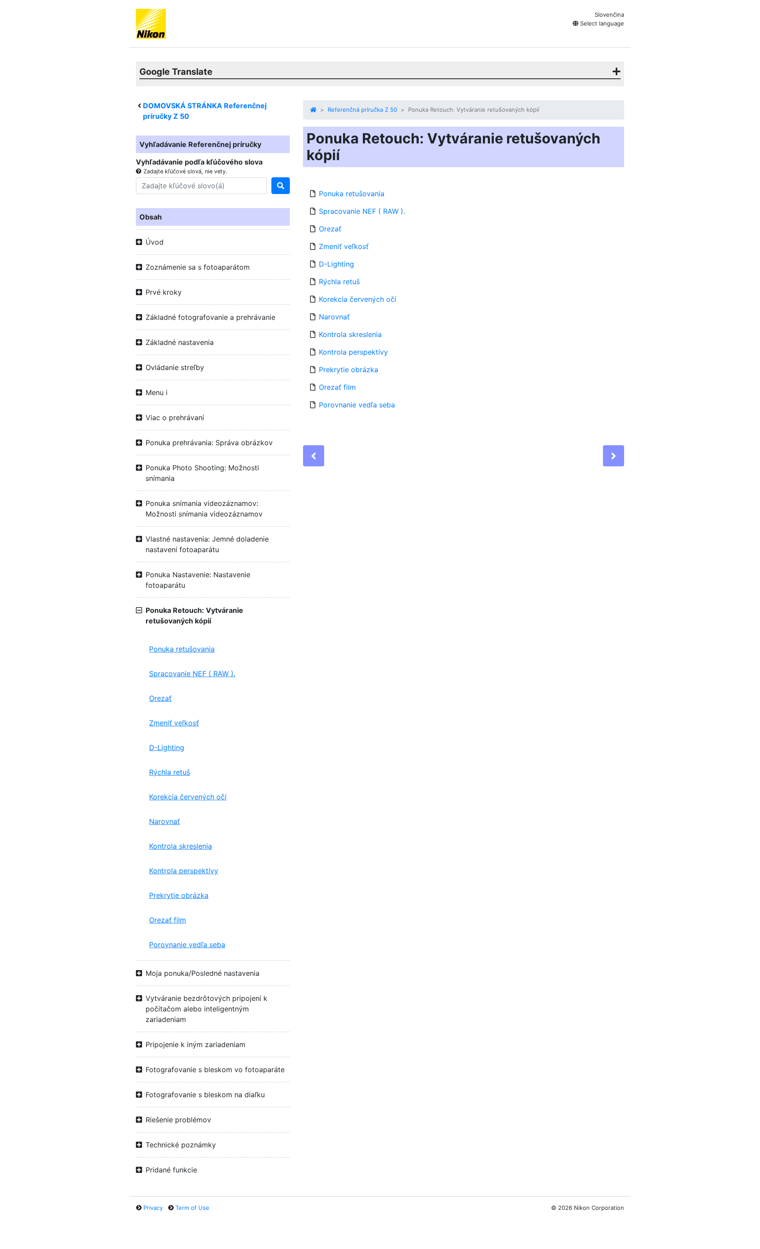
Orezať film (167, 920)
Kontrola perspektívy (183, 870)
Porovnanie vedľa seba (187, 944)
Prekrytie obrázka (178, 895)
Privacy (153, 1207)
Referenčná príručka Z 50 (362, 109)
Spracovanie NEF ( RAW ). (192, 673)
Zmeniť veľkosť (174, 722)
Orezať (160, 698)
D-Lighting (166, 747)
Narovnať (164, 821)
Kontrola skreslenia (180, 846)
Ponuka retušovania (182, 649)
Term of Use (192, 1207)
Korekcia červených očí (188, 796)
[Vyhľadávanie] (280, 185)
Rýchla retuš (169, 772)
